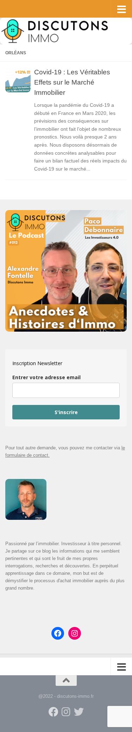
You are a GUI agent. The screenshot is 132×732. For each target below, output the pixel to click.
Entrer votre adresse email (46, 377)
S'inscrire (66, 412)
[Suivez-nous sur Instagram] (66, 712)
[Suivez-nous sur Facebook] (53, 712)
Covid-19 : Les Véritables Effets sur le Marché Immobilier (72, 82)
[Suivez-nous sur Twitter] (79, 712)
